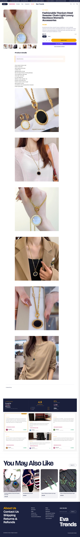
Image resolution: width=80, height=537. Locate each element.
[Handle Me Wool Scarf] (30, 480)
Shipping (10, 515)
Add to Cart (64, 40)
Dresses (18, 4)
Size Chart (33, 509)
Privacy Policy (34, 514)
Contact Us (11, 511)
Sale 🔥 (32, 4)
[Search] (71, 4)
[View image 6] (30, 46)
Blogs (47, 507)
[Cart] (77, 4)
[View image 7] (34, 46)
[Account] (74, 4)
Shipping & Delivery (50, 514)
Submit (72, 511)
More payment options (59, 46)
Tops (22, 4)
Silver (49, 36)
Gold (44, 36)
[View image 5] (25, 46)
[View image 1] (6, 46)
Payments (48, 511)
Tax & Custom (49, 518)
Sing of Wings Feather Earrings (48, 493)
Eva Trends (45, 10)
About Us (10, 508)
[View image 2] (10, 46)
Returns (33, 507)
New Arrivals (12, 4)
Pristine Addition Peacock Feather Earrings (12, 494)
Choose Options (31, 490)
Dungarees (27, 4)
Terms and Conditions (36, 516)
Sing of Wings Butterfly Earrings (67, 493)
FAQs (32, 511)
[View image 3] (15, 46)
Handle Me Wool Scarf (28, 493)
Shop (4, 4)
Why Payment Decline (50, 513)
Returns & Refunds (10, 520)
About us (48, 509)
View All (72, 465)
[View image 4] (20, 46)
